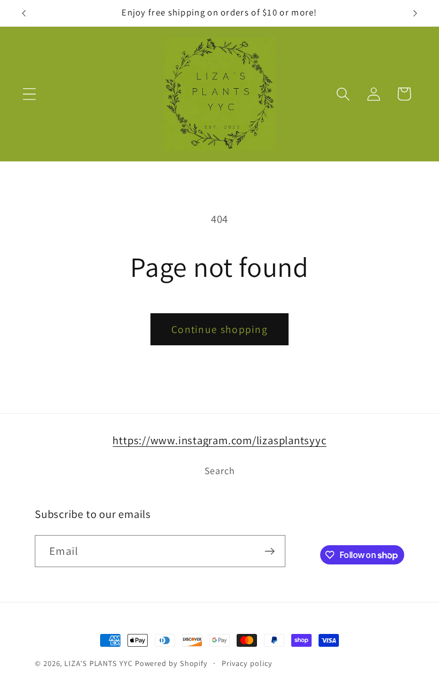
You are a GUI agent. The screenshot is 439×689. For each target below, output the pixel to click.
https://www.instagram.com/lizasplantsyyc (219, 440)
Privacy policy (247, 663)
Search (220, 470)
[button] (29, 94)
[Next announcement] (415, 13)
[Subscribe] (269, 551)
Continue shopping (219, 329)
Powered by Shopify (171, 663)
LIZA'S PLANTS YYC (98, 663)
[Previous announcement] (23, 13)
